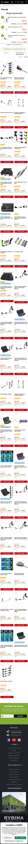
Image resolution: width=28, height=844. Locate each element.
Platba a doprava (14, 774)
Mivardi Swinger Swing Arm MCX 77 (17, 18)
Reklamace (14, 782)
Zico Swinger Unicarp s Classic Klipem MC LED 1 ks (6, 148)
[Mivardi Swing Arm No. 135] (7, 103)
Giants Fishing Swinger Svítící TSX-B (6, 574)
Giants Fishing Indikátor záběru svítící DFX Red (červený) (6, 538)
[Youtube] (14, 740)
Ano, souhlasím (20, 837)
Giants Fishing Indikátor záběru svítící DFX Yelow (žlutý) (20, 610)
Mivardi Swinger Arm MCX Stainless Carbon (6, 610)
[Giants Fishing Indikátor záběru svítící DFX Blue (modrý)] (7, 313)
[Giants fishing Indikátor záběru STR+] (21, 138)
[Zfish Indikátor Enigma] (7, 385)
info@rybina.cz (15, 735)
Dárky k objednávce (14, 755)
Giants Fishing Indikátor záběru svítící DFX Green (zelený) (20, 359)
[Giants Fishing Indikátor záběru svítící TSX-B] (7, 456)
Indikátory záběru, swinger (8, 5)
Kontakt (14, 750)
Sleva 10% (14, 760)
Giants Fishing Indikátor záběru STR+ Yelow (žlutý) (20, 538)
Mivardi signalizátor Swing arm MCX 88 (19, 574)
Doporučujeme (20, 52)
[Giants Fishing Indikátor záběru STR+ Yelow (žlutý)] (21, 528)
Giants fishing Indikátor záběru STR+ (20, 148)
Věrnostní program (14, 758)
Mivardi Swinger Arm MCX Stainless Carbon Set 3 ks (20, 646)
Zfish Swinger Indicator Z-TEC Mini (7, 252)
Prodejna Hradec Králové (14, 748)
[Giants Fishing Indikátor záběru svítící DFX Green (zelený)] (21, 349)
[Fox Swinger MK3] (21, 242)
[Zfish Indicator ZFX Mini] (7, 672)
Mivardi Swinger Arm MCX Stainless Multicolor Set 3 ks (20, 323)
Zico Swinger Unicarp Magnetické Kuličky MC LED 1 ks (20, 218)
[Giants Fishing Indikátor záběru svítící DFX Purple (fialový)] (21, 492)
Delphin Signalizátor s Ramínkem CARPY (20, 395)
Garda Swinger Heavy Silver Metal (19, 430)
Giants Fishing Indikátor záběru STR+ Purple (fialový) (20, 287)
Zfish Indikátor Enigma (6, 394)
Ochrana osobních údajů (14, 779)
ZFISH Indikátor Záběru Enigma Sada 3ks (6, 359)
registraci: (19, 23)
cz (26, 1)
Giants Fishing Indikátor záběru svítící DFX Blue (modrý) (6, 323)
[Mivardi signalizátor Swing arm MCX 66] (21, 68)
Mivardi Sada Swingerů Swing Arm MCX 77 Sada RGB (6, 431)
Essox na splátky (14, 777)
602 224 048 (16, 732)
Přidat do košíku (7, 127)
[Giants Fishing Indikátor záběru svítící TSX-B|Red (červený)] (7, 636)
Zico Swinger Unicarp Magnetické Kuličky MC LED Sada (6, 287)
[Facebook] (8, 740)
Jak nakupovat (14, 772)
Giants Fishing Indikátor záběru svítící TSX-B (6, 466)
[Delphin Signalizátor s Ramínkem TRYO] (21, 103)
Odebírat (20, 716)
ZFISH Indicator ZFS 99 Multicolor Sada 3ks (6, 502)
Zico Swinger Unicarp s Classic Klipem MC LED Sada (6, 183)
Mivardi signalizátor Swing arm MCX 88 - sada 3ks (6, 218)
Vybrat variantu (7, 92)
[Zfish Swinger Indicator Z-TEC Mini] (7, 242)
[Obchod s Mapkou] (14, 802)
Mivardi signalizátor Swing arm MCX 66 (16, 36)
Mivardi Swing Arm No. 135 (15, 27)
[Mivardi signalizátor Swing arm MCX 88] (21, 564)
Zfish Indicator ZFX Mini (6, 681)
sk (26, 3)
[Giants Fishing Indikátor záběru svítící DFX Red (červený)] (7, 528)
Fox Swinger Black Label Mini (20, 183)
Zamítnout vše (7, 837)
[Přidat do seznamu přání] (2, 62)
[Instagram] (19, 740)
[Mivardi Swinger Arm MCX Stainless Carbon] (7, 600)
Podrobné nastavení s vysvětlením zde (14, 840)
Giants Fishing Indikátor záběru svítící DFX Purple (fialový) (20, 502)
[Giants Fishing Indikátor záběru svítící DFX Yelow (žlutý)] (21, 600)
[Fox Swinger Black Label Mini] (21, 173)
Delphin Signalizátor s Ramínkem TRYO (20, 113)
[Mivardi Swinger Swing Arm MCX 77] (7, 68)
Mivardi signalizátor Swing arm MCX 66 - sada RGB (20, 467)
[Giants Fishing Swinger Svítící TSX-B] (7, 564)
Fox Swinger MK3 (18, 251)
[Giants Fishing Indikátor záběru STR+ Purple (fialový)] (21, 277)
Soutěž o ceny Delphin (14, 753)
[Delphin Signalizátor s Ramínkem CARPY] (21, 385)
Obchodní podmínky (14, 769)
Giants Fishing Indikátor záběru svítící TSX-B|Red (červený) (6, 646)
